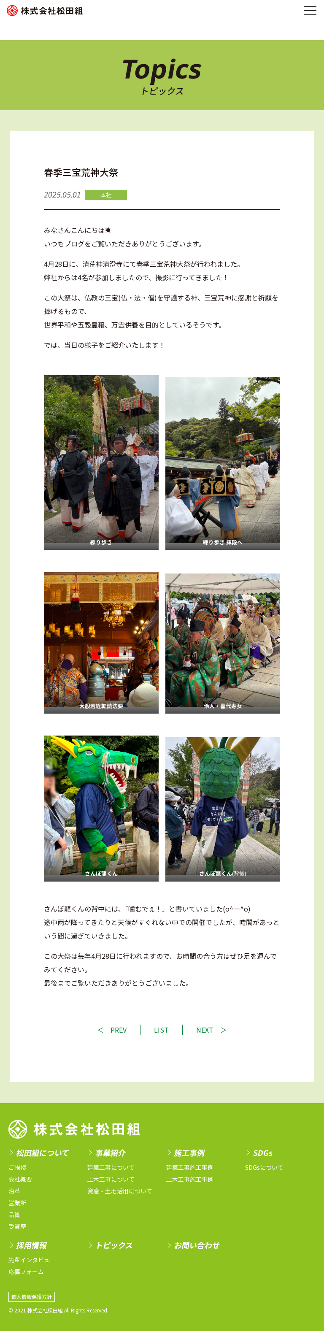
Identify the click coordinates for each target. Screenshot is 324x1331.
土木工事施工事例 (189, 1179)
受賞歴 (17, 1226)
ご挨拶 (17, 1167)
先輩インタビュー (32, 1259)
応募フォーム (26, 1271)
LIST (161, 1030)
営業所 (17, 1202)
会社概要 (20, 1179)
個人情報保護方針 (31, 1297)
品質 (14, 1214)
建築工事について (111, 1167)
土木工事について (111, 1179)
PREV (119, 1030)
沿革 (14, 1191)
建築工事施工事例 (189, 1167)
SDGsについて (264, 1167)
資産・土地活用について (119, 1191)
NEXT (204, 1030)
